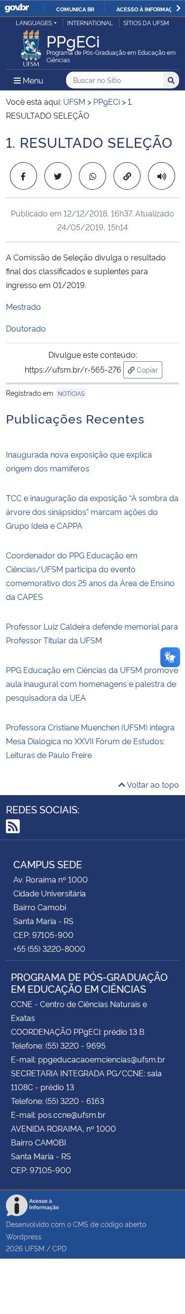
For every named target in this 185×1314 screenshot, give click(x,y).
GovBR (16, 8)
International (90, 22)
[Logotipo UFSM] (31, 45)
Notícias (71, 393)
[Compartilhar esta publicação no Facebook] (23, 176)
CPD (59, 1248)
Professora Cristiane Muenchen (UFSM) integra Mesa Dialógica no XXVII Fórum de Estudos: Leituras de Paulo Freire (90, 740)
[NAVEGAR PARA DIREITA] (178, 8)
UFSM (34, 1248)
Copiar (148, 369)
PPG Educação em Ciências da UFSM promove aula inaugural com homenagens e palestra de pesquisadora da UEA (92, 683)
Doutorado (26, 328)
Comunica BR (75, 9)
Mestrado (23, 306)
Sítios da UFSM (146, 22)
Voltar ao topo (152, 784)
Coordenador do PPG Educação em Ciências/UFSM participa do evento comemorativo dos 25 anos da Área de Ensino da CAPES (90, 576)
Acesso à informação (148, 9)
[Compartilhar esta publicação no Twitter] (58, 176)
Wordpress (23, 1236)
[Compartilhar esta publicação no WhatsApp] (92, 176)
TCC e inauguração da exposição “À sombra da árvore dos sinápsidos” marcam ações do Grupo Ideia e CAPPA (92, 511)
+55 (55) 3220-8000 (49, 948)
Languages (34, 22)
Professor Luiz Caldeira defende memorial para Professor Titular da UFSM (92, 633)
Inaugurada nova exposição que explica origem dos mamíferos (79, 461)
